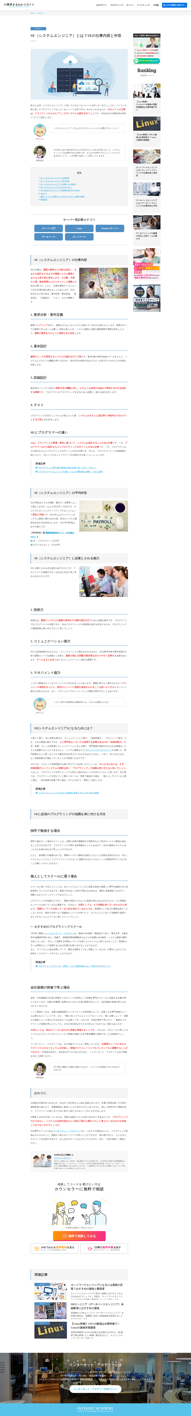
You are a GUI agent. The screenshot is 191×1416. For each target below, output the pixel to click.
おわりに (43, 193)
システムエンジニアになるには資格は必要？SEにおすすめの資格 (68, 793)
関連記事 (43, 199)
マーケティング (143, 5)
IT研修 (156, 5)
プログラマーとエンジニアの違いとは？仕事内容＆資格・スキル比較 (70, 472)
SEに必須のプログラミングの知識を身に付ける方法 (60, 190)
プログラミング (116, 5)
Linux (79, 228)
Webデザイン (101, 5)
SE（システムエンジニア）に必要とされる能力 (58, 184)
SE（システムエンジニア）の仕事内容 (54, 178)
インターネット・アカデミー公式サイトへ (95, 1389)
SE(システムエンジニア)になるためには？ (56, 187)
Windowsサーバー (110, 228)
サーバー (130, 5)
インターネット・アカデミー (60, 933)
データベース (48, 237)
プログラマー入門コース (62, 1158)
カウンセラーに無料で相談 (62, 197)
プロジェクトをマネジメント (98, 750)
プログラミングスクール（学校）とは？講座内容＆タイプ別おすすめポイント (74, 966)
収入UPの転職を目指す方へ (174, 5)
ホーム (33, 13)
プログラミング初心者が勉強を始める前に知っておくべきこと (67, 468)
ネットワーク (79, 237)
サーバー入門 (48, 228)
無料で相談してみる (82, 1236)
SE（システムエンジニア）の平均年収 (54, 181)
